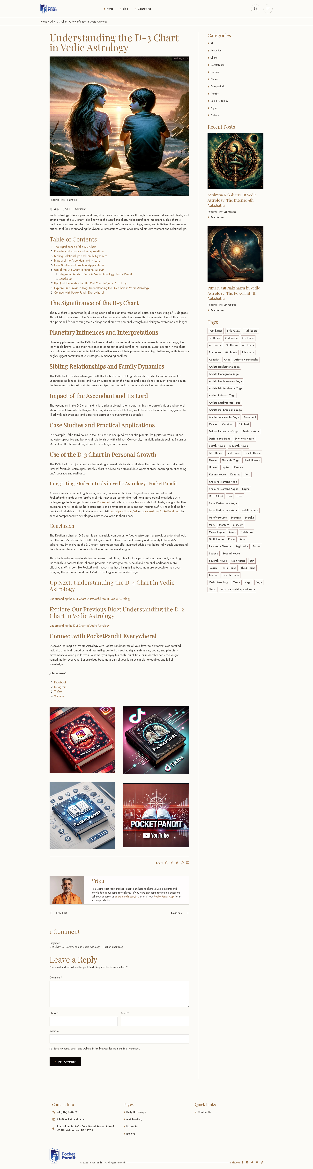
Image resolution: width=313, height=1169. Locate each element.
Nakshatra (247, 532)
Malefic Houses (218, 518)
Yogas (213, 108)
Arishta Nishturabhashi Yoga (225, 388)
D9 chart (244, 424)
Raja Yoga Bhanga (220, 546)
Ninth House (216, 539)
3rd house (248, 338)
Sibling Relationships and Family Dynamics (80, 256)
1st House (214, 338)
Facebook (60, 774)
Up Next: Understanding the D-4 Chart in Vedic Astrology (90, 283)
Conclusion (65, 279)
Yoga (259, 582)
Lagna (246, 489)
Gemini (213, 460)
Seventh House (218, 561)
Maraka (249, 518)
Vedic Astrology (219, 101)
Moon (232, 532)
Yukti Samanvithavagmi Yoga (238, 589)
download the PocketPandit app (161, 511)
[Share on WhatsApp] (182, 954)
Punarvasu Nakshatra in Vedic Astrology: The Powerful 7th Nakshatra (234, 293)
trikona (213, 575)
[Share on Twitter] (177, 954)
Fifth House (215, 453)
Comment (56, 1069)
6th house (248, 345)
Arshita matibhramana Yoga (225, 410)
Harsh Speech (252, 460)
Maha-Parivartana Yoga (223, 510)
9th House (248, 352)
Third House (248, 568)
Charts (213, 58)
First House (233, 453)
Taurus (213, 568)
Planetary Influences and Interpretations (79, 251)
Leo (230, 496)
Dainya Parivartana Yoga (223, 431)
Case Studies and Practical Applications (79, 265)
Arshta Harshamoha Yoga (224, 417)
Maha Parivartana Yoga (223, 503)
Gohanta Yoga (230, 460)
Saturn (257, 546)
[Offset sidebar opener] (255, 8)
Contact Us (144, 9)
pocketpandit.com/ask (123, 511)
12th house (250, 331)
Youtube (59, 787)
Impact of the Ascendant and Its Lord (77, 260)
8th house (231, 352)
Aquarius (214, 359)
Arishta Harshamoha (246, 359)
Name (54, 1105)
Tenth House (228, 568)
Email (125, 1105)
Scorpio (213, 553)
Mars (212, 525)
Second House (231, 553)
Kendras (235, 474)
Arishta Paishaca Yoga (222, 395)
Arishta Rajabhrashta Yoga (224, 403)
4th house (215, 345)
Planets (214, 79)
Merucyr (238, 525)
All (51, 22)
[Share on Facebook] (171, 954)
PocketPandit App (164, 988)
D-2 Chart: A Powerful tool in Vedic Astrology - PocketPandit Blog (86, 1038)
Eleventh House (238, 446)
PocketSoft (104, 502)
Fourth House (253, 453)
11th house (233, 331)
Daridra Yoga (251, 431)
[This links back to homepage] (48, 9)
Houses (214, 72)
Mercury (224, 525)
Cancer (213, 424)
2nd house (231, 338)
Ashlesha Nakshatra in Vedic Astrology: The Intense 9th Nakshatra (232, 200)
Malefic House (249, 510)
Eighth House (217, 446)
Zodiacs (214, 115)
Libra (239, 496)
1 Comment (79, 209)
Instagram (60, 778)
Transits (214, 94)
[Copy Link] (166, 954)
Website (54, 1122)
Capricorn (228, 424)
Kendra (238, 467)
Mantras (236, 518)
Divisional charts (244, 438)
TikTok (58, 783)
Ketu (247, 474)
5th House (231, 345)
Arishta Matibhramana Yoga (225, 381)
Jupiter (226, 467)
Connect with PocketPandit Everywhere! (79, 292)
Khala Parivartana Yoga (223, 482)
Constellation (217, 65)
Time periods (217, 86)
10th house (215, 331)
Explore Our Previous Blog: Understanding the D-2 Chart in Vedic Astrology (101, 288)
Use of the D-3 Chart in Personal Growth (79, 270)
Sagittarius (241, 546)
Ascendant (216, 50)
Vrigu (56, 209)
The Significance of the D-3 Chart (75, 247)
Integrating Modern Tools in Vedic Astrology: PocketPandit (95, 274)
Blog (125, 9)
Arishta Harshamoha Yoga (224, 367)
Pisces (231, 539)
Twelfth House (230, 575)
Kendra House (217, 474)
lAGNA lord (216, 496)
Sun (252, 561)
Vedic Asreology (219, 582)
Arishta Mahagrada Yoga (224, 374)
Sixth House (238, 561)
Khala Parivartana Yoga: (223, 489)
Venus (236, 582)
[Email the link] (187, 954)
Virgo (248, 582)
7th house (215, 352)
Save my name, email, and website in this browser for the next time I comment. (97, 1140)
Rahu (243, 539)
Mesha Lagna (217, 532)
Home (109, 9)
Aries (227, 359)
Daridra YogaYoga (220, 438)
